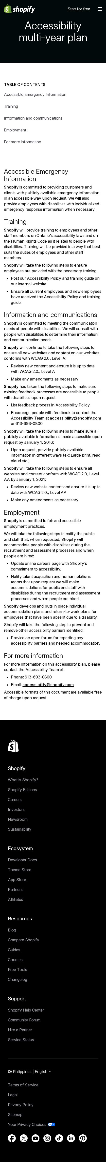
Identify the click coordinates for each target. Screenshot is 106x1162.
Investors (16, 809)
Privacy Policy (21, 1104)
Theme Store (19, 869)
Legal (13, 1094)
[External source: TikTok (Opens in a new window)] (59, 1138)
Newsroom (18, 819)
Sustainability (19, 829)
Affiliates (15, 899)
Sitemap (15, 1114)
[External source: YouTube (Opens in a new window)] (35, 1138)
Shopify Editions (22, 789)
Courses (15, 959)
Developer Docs (22, 859)
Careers (15, 799)
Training (11, 106)
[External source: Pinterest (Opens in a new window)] (83, 1138)
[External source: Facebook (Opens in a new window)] (12, 1138)
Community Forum (24, 1019)
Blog (12, 930)
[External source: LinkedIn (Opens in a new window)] (71, 1138)
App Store (17, 879)
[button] (100, 9)
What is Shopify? (23, 779)
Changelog (17, 979)
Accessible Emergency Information (35, 94)
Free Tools (17, 969)
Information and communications (33, 118)
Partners (15, 889)
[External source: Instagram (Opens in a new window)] (47, 1138)
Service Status (21, 1039)
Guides (14, 949)
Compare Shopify (23, 939)
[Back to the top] (13, 746)
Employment (15, 129)
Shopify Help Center (26, 1010)
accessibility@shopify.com (75, 418)
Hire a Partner (20, 1029)
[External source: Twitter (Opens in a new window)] (24, 1138)
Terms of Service (23, 1084)
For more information (22, 141)
